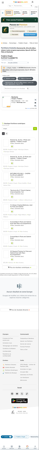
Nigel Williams (22, 214)
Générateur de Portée (26, 374)
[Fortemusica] (13, 412)
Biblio (19, 448)
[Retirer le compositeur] (27, 436)
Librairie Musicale (10, 367)
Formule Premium (25, 346)
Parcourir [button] (12, 448)
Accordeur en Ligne (25, 369)
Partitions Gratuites (10, 364)
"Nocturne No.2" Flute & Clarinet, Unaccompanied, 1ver (20, 191)
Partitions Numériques (11, 370)
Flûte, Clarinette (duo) (17, 143)
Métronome (23, 380)
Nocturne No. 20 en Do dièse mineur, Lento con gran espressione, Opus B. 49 (19, 83)
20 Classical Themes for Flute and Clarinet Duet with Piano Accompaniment (20, 252)
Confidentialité (7, 351)
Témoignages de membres (10, 345)
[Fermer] (35, 20)
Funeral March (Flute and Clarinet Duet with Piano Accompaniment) (20, 222)
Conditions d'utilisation (9, 348)
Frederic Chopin (12, 149)
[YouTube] (17, 394)
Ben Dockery (24, 231)
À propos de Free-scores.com (8, 339)
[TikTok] (27, 394)
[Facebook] (12, 394)
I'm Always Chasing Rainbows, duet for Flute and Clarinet (21, 206)
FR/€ (36, 7)
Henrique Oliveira (23, 149)
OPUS (27, 448)
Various (10, 262)
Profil (35, 448)
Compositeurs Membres (27, 338)
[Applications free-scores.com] (2, 13)
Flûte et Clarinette (26, 78)
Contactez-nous (7, 343)
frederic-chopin (10, 78)
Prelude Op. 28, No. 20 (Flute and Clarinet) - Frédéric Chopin (20, 157)
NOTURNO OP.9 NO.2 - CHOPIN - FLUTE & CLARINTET (20, 174)
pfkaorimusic (28, 200)
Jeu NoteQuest (24, 377)
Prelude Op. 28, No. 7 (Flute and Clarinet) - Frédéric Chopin (20, 140)
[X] (22, 394)
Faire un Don (23, 349)
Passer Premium (30, 34)
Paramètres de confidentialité (7, 355)
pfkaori (21, 200)
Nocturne (16, 98)
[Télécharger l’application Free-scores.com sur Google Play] (19, 400)
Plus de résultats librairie (20, 310)
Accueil (4, 448)
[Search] (27, 88)
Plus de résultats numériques (20, 267)
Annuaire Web (24, 372)
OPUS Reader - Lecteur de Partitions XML (27, 365)
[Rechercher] (31, 6)
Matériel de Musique (11, 373)
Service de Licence (25, 344)
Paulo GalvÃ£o (22, 183)
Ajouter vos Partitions (26, 341)
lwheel (28, 108)
